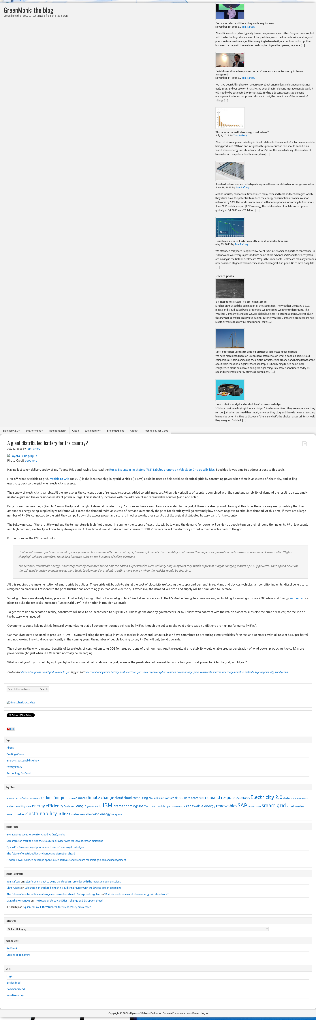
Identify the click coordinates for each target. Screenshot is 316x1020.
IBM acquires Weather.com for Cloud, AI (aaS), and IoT (241, 301)
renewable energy (200, 806)
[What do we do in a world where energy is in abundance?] (230, 128)
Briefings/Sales (115, 430)
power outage (184, 672)
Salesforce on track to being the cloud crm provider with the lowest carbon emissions (256, 351)
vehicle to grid (62, 672)
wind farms (281, 672)
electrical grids (134, 672)
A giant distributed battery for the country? (47, 443)
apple (18, 798)
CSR (180, 798)
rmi (224, 672)
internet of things (126, 806)
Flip (12, 728)
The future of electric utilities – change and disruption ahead (244, 23)
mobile (161, 806)
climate (80, 798)
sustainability (92, 430)
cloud (119, 798)
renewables (226, 805)
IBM (107, 805)
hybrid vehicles (167, 672)
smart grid (48, 672)
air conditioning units (98, 672)
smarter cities (33, 430)
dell (202, 798)
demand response (31, 672)
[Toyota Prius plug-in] (22, 456)
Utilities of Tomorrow (18, 954)
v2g (272, 672)
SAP (242, 805)
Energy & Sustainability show (23, 760)
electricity (244, 798)
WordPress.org (15, 995)
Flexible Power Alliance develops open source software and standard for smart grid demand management (259, 72)
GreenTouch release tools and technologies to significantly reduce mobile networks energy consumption (264, 184)
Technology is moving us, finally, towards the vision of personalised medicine (251, 241)
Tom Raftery (13, 881)
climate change (100, 797)
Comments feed (16, 989)
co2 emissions (162, 798)
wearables (86, 814)
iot (141, 806)
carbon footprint (55, 798)
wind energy (101, 814)
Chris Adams (14, 887)
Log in (10, 976)
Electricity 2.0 (10, 430)
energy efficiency (47, 805)
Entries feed (13, 982)
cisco (72, 798)
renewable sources (210, 672)
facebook (69, 806)
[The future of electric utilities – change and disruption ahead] (230, 19)
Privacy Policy (14, 767)
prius (196, 672)
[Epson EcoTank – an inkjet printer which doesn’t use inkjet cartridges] (230, 400)
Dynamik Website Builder (144, 1013)
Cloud (75, 430)
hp (100, 806)
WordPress (193, 1013)
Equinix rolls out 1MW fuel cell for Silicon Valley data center (57, 907)
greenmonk (92, 806)
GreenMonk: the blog (28, 10)
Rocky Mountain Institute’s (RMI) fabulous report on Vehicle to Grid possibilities (162, 469)
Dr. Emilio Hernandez (18, 900)
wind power (117, 814)
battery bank (118, 672)
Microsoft (150, 806)
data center (192, 798)
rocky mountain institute (240, 672)
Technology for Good (156, 430)
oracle (182, 806)
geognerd (31, 460)
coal (174, 798)
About (133, 430)
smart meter (295, 806)
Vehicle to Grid (59, 478)
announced (296, 598)
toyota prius (262, 672)
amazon (11, 798)
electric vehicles (291, 798)
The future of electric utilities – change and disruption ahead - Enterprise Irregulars (53, 894)
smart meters (16, 814)
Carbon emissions (30, 798)
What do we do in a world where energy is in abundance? (242, 132)
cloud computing (136, 798)
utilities (63, 814)
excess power (150, 672)
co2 (151, 798)
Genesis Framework (174, 1013)
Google (80, 806)
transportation (57, 430)
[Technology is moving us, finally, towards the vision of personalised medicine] (230, 237)
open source (172, 806)
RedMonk (12, 948)
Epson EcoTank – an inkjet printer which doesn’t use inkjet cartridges (248, 404)
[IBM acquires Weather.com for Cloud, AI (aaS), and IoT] (230, 297)
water (75, 814)
